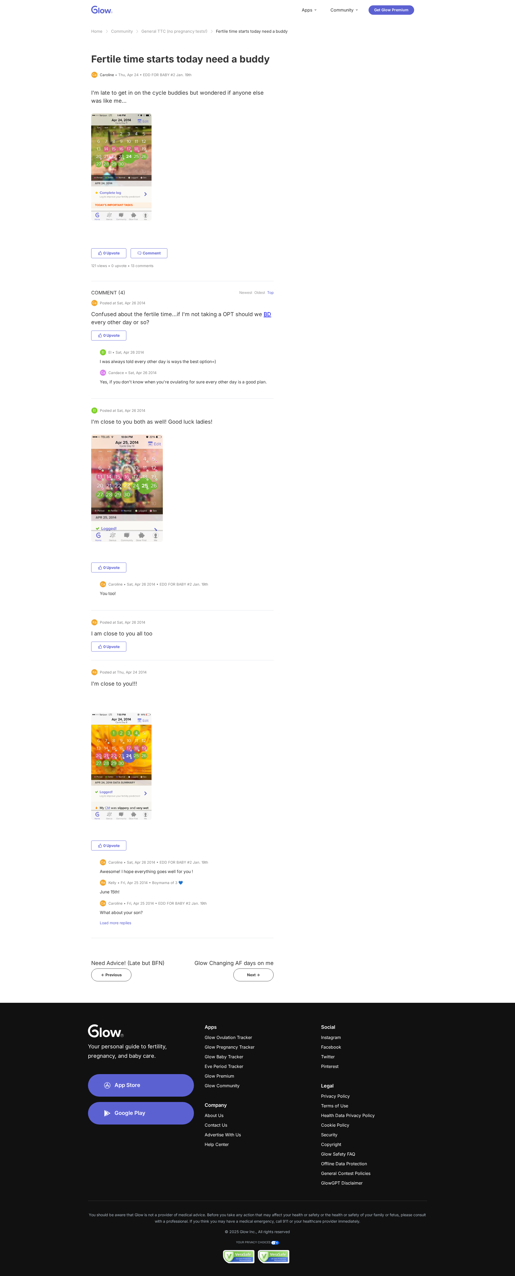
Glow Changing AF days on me (234, 963)
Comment (152, 253)
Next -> (253, 974)
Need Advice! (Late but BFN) (127, 963)
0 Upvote (111, 253)
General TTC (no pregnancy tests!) (174, 31)
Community (122, 31)
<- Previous (111, 974)
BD (267, 314)
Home (96, 31)
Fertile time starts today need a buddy (252, 31)
